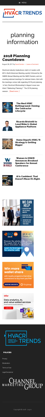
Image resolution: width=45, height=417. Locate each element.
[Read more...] (14, 91)
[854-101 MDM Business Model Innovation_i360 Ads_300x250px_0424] (18, 319)
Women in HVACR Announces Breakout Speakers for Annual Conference (26, 162)
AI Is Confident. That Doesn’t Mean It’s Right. (27, 177)
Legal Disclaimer (7, 372)
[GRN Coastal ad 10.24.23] (18, 225)
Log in (29, 409)
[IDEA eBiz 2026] (18, 256)
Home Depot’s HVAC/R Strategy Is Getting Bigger (27, 142)
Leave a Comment (32, 64)
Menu (24, 3)
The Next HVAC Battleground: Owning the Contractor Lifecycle (27, 107)
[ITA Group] (18, 288)
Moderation (6, 363)
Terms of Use (6, 368)
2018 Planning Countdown (16, 58)
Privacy (4, 359)
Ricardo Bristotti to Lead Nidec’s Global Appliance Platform (26, 124)
